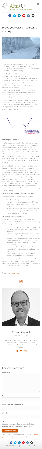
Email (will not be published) (13, 404)
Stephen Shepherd (21, 332)
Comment (6, 372)
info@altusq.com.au (22, 446)
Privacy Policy (33, 446)
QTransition (14, 273)
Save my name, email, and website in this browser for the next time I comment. (18, 425)
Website (5, 413)
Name (4, 396)
